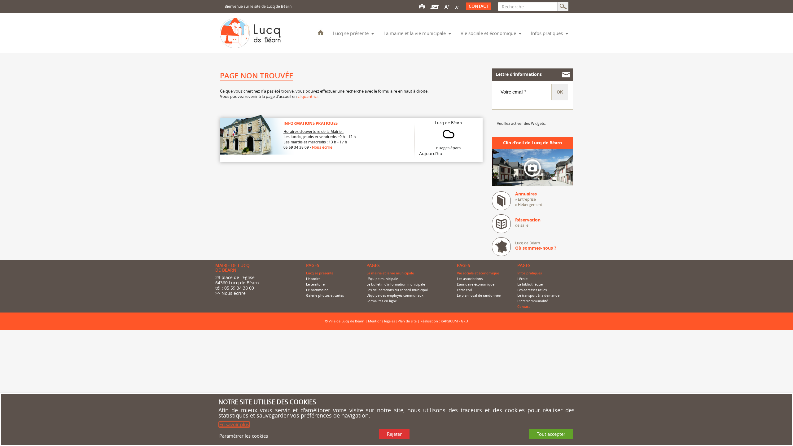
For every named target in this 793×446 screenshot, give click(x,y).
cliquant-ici (308, 96)
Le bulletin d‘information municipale (395, 284)
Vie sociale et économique (488, 33)
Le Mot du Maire (320, 32)
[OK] (563, 6)
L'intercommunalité (532, 301)
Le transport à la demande (538, 295)
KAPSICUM (449, 321)
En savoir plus (234, 424)
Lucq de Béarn (535, 245)
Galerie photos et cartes (325, 295)
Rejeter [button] (394, 434)
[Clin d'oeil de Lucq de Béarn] (532, 166)
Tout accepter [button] (551, 434)
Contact (479, 6)
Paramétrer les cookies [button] (243, 436)
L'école (522, 279)
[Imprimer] (422, 6)
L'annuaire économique (475, 284)
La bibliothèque (530, 284)
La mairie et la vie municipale (414, 33)
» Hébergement (528, 204)
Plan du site (407, 321)
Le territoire (315, 284)
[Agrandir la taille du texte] (446, 6)
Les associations (470, 279)
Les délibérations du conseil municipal (397, 290)
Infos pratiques (547, 33)
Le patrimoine (317, 290)
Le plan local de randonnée (479, 295)
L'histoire (313, 279)
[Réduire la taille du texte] (456, 6)
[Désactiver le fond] (434, 6)
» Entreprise (525, 199)
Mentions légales (381, 321)
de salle (528, 222)
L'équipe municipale (382, 279)
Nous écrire (322, 147)
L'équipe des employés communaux (394, 295)
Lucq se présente (351, 33)
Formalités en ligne (381, 301)
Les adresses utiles (532, 290)
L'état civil (464, 290)
